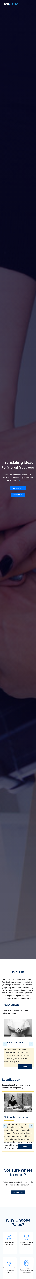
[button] (5, 1044)
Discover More (18, 488)
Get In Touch (18, 495)
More (24, 1067)
